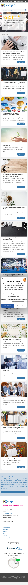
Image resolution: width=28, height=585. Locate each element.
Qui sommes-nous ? (7, 524)
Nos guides (5, 535)
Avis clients (5, 531)
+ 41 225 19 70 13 (8, 513)
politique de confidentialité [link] (18, 301)
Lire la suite (21, 62)
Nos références (6, 527)
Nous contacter (6, 538)
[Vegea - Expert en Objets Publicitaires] (8, 7)
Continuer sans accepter (8, 278)
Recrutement (6, 529)
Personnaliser (20, 305)
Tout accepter (7, 305)
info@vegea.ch (19, 1)
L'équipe (5, 525)
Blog (4, 533)
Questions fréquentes (8, 537)
